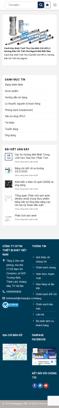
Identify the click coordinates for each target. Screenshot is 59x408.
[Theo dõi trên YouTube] (45, 385)
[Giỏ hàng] (47, 5)
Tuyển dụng (11, 129)
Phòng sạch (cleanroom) (19, 110)
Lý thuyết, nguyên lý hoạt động (22, 103)
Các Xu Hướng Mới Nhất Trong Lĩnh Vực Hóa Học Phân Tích (32, 156)
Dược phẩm (11, 91)
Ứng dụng (10, 135)
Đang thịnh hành (14, 84)
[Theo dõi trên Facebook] (34, 385)
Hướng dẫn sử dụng (16, 97)
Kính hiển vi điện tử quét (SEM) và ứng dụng (34, 183)
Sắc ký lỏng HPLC (15, 116)
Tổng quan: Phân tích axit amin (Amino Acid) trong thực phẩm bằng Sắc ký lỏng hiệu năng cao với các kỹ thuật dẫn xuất (32, 200)
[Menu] (55, 5)
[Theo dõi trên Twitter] (40, 385)
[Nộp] (41, 5)
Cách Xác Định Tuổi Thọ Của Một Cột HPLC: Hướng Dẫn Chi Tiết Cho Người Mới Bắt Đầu (27, 49)
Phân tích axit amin (26, 215)
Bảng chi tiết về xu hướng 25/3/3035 (29, 170)
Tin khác (10, 122)
